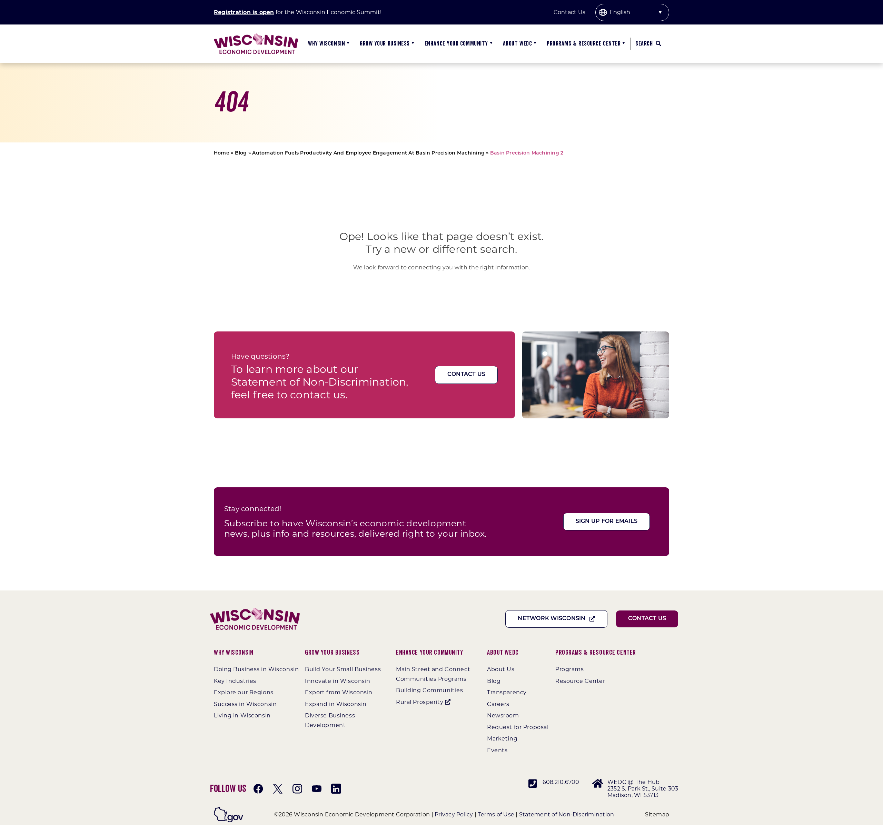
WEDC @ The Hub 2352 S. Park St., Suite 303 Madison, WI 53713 (642, 788)
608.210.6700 (561, 782)
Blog (241, 153)
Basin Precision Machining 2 (526, 153)
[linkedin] (336, 789)
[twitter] (277, 789)
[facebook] (258, 789)
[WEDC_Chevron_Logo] (256, 36)
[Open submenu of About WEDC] (534, 43)
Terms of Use (496, 814)
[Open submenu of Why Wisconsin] (347, 43)
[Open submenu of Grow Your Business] (412, 43)
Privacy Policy (454, 814)
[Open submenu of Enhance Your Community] (490, 43)
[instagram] (297, 789)
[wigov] (228, 810)
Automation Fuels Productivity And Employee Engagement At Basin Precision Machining (368, 153)
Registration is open (244, 12)
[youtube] (316, 789)
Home (221, 153)
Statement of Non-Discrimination (566, 814)
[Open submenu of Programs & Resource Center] (623, 43)
